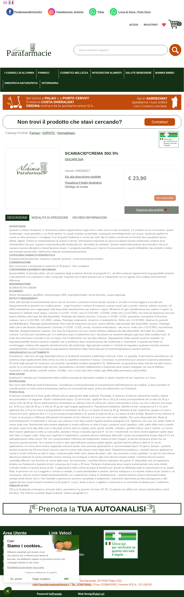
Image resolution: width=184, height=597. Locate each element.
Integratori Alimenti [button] (107, 72)
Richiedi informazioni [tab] (90, 217)
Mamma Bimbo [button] (164, 72)
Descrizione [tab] (17, 217)
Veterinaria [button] (50, 83)
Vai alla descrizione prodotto (83, 176)
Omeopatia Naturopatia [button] (21, 83)
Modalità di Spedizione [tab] (50, 217)
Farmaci (35, 133)
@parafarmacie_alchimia (69, 12)
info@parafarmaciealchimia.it (51, 584)
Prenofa (57, 593)
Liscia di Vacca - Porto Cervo (134, 12)
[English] (5, 2)
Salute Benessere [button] (138, 72)
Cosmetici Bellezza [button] (74, 72)
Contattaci (160, 122)
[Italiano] (11, 2)
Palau (100, 12)
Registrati (151, 24)
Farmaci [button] (43, 72)
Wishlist (165, 26)
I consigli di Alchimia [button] (19, 72)
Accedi (133, 24)
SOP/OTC (48, 133)
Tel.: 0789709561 (81, 584)
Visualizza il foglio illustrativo (83, 182)
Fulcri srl (98, 593)
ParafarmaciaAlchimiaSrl (28, 12)
